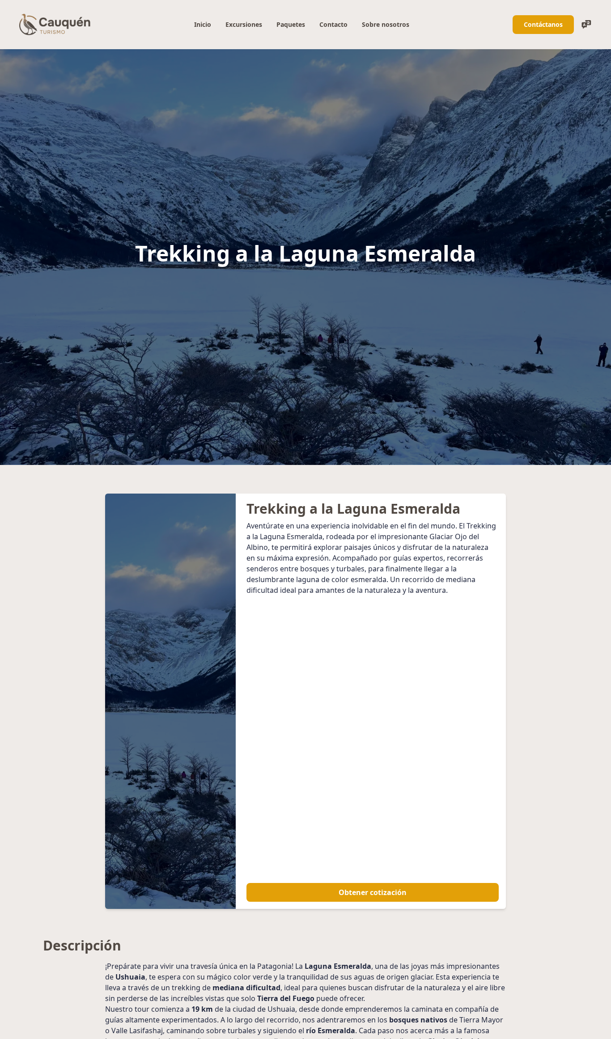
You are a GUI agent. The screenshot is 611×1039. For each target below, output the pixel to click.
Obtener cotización (373, 892)
